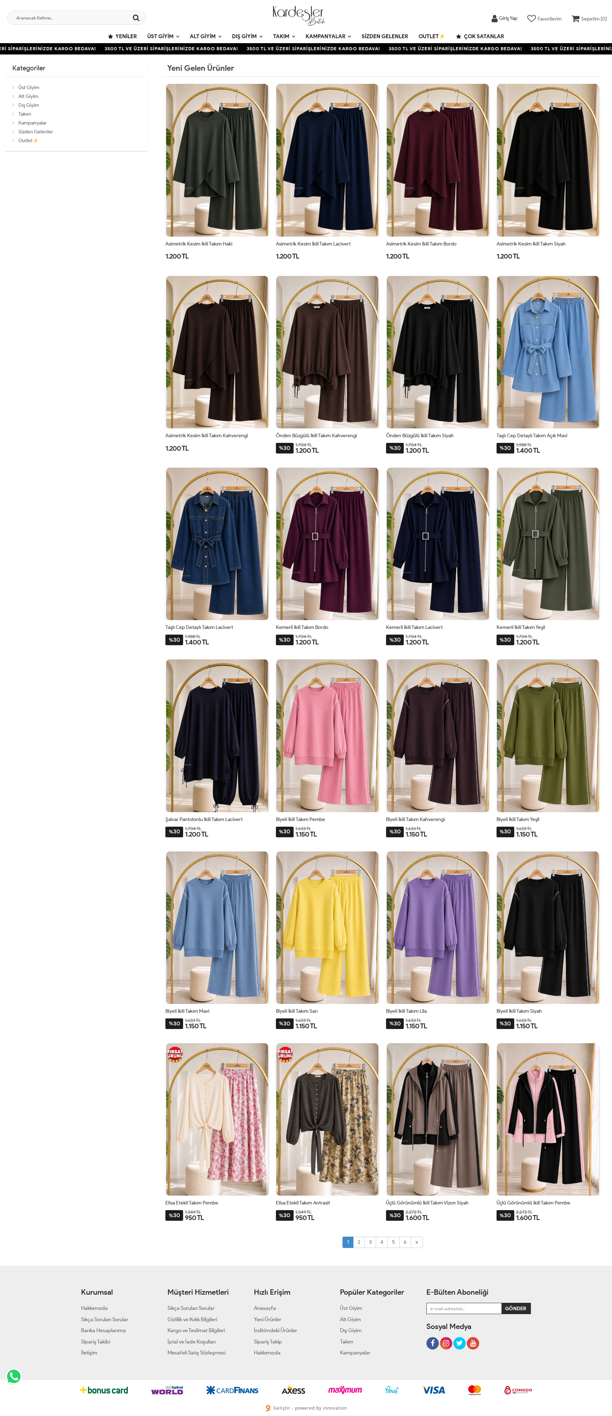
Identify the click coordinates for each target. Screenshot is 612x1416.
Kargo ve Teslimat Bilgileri (196, 1330)
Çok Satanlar (483, 36)
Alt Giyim (203, 36)
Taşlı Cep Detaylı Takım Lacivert (199, 627)
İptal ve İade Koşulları (192, 1342)
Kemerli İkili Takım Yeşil (521, 627)
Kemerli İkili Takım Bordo (302, 627)
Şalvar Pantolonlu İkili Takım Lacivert (204, 819)
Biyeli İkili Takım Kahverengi (415, 819)
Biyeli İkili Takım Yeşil (518, 819)
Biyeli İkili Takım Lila (406, 1011)
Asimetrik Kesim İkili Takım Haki (198, 244)
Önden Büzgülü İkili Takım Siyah (420, 436)
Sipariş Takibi (95, 1342)
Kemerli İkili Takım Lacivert (414, 627)
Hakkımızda (94, 1308)
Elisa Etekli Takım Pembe (191, 1203)
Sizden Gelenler (385, 36)
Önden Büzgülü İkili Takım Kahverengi (316, 436)
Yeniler (126, 36)
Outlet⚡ (432, 36)
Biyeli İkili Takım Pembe (300, 819)
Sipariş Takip (268, 1342)
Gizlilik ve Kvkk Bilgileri (192, 1319)
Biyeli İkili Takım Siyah (519, 1011)
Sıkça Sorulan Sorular (104, 1319)
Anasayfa (265, 1308)
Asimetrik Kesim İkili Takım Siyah (531, 244)
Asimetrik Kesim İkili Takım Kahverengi (206, 436)
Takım (281, 36)
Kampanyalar (325, 36)
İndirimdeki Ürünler (275, 1330)
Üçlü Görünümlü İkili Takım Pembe (533, 1203)
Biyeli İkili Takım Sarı (297, 1011)
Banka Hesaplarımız (103, 1330)
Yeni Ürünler (267, 1319)
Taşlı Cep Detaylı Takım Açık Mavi (532, 436)
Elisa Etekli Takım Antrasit (303, 1203)
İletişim (89, 1352)
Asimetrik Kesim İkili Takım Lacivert (313, 244)
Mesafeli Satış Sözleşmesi (197, 1352)
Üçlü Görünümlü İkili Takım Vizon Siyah (427, 1203)
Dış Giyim (244, 36)
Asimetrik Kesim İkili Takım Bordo (421, 244)
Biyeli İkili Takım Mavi (187, 1011)
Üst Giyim (160, 36)
